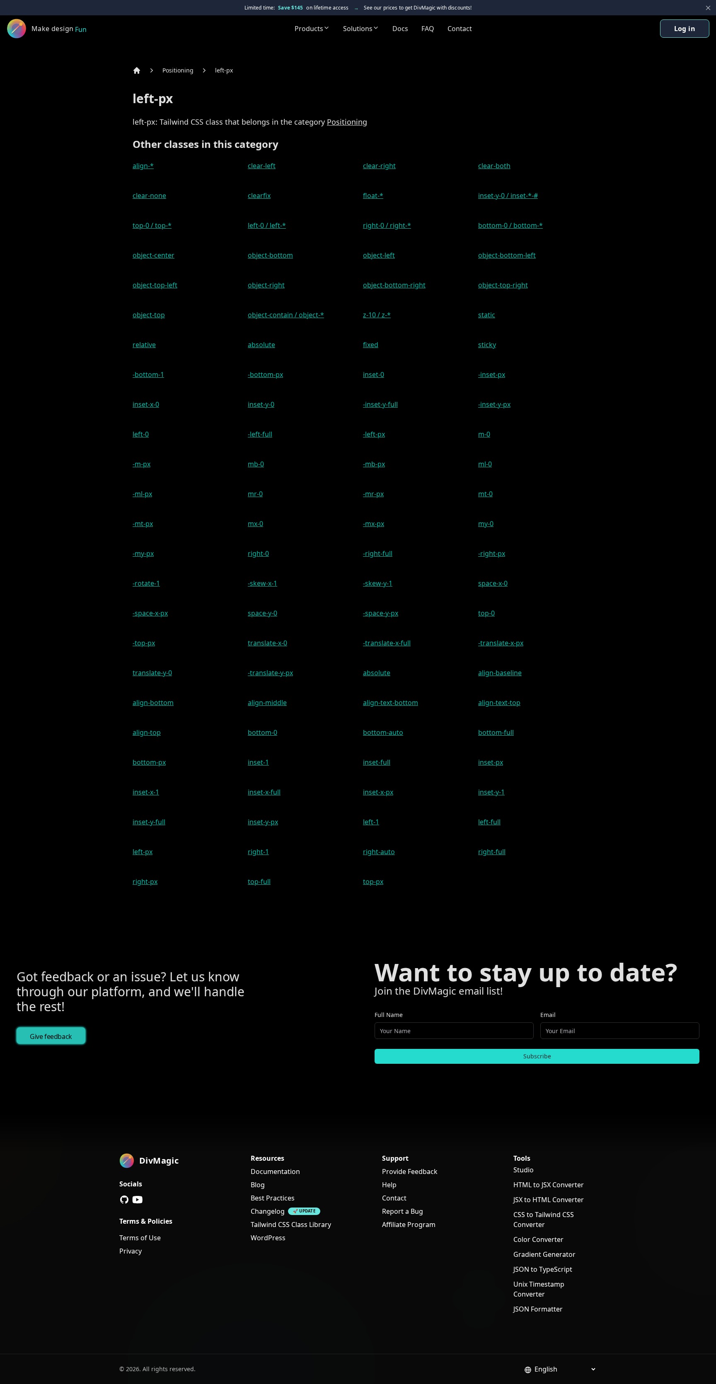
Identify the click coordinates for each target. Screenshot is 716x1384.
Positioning (178, 70)
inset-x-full (264, 792)
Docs (400, 28)
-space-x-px (150, 613)
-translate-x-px (500, 642)
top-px (373, 881)
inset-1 (258, 762)
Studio (523, 1169)
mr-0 (255, 493)
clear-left (262, 165)
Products (309, 28)
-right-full (377, 553)
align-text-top (499, 702)
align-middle (267, 702)
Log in (684, 28)
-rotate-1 (146, 583)
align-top (147, 732)
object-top (149, 314)
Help (389, 1184)
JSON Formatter (538, 1309)
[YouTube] (137, 1199)
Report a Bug (402, 1211)
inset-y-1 (491, 792)
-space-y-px (380, 613)
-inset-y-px (494, 404)
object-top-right (503, 285)
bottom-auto (383, 732)
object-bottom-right (394, 285)
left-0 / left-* (267, 225)
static (486, 314)
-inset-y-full (380, 404)
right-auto (379, 851)
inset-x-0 (146, 404)
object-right (266, 285)
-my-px (143, 553)
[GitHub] (124, 1200)
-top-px (144, 642)
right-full (492, 851)
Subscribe (537, 1056)
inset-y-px (263, 821)
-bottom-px (265, 374)
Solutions (358, 28)
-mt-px (143, 523)
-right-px (491, 553)
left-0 (141, 434)
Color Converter (538, 1239)
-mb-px (374, 464)
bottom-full (496, 732)
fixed (370, 344)
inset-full (376, 762)
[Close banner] (708, 7)
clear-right (379, 165)
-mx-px (373, 523)
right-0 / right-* (387, 225)
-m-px (141, 464)
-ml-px (142, 493)
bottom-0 (262, 732)
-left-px (374, 434)
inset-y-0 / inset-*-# (508, 195)
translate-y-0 (152, 672)
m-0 (484, 434)
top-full (259, 881)
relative (144, 344)
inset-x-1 (146, 792)
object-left (379, 255)
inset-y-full (149, 821)
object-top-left (155, 285)
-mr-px (373, 493)
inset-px (490, 762)
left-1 (371, 821)
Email (548, 1015)
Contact (460, 28)
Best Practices (273, 1198)
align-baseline (500, 672)
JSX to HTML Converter (548, 1199)
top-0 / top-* (152, 225)
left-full (489, 821)
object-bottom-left (507, 255)
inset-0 (373, 374)
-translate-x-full (387, 642)
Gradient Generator (544, 1254)
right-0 (258, 553)
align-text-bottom (390, 702)
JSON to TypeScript (542, 1269)
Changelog (268, 1211)
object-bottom (270, 255)
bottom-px (149, 762)
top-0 (486, 613)
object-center (153, 255)
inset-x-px (378, 792)
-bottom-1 (148, 374)
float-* (373, 195)
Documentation (275, 1171)
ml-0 (485, 464)
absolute (261, 344)
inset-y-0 (261, 404)
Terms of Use (140, 1237)
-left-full (260, 434)
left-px (224, 70)
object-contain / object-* (286, 314)
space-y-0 (262, 613)
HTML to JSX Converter (548, 1184)
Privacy (130, 1251)
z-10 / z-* (377, 314)
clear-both (494, 165)
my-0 (485, 523)
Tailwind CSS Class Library (291, 1224)
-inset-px (491, 374)
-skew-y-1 (377, 583)
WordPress (268, 1237)
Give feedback (51, 1036)
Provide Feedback (410, 1171)
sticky (487, 344)
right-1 (258, 851)
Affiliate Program (408, 1224)
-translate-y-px (270, 672)
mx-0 (255, 523)
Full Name (389, 1015)
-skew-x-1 (262, 583)
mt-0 (485, 493)
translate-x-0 (267, 642)
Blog (258, 1184)
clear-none (149, 195)
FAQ (427, 28)
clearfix (259, 195)
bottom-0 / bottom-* (510, 225)
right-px (145, 881)
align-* (143, 165)
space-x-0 (493, 583)
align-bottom (153, 702)
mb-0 (256, 464)
